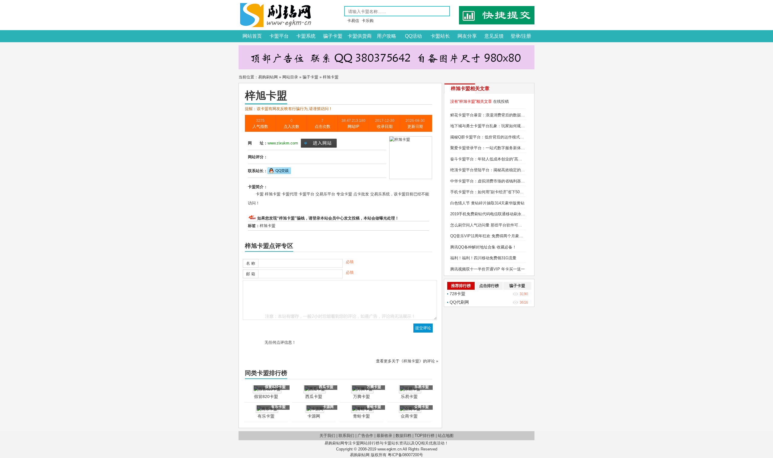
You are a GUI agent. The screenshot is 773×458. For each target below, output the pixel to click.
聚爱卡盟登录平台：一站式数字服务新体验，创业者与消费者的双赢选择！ (515, 148)
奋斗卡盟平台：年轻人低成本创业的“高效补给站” (492, 159)
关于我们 (327, 435)
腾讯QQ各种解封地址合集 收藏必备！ (483, 247)
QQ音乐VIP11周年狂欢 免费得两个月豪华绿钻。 (492, 236)
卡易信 (353, 20)
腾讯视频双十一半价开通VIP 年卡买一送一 (487, 269)
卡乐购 (368, 20)
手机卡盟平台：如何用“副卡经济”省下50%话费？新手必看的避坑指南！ (512, 192)
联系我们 (346, 435)
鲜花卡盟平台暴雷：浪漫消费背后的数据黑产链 (491, 115)
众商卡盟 (409, 416)
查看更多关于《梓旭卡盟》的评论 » (407, 361)
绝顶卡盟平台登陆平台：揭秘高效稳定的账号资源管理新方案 (503, 170)
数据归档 (403, 435)
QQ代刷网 (459, 302)
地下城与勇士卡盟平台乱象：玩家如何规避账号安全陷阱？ (501, 126)
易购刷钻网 (268, 77)
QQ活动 (413, 36)
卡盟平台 (279, 36)
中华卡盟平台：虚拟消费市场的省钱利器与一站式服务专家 (501, 181)
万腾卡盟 (361, 396)
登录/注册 (521, 36)
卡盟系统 (306, 36)
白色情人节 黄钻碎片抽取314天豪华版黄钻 (487, 203)
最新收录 (384, 435)
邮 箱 (250, 274)
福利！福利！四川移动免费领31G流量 (483, 258)
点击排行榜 (489, 285)
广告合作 (365, 435)
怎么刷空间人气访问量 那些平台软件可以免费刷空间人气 (500, 225)
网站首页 (252, 36)
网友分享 (467, 36)
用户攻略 (386, 36)
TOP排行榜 (425, 435)
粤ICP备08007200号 (405, 455)
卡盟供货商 (360, 36)
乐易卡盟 (409, 396)
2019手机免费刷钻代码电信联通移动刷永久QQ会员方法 (498, 214)
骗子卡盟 (332, 36)
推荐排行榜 (461, 285)
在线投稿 (501, 101)
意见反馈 (494, 36)
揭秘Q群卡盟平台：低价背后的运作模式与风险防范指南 (498, 137)
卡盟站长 (440, 36)
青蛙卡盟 (361, 416)
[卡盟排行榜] (276, 26)
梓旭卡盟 (267, 225)
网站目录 (290, 77)
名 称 (250, 263)
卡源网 (313, 416)
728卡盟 (457, 293)
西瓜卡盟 (313, 396)
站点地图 (446, 435)
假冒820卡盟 (266, 396)
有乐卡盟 (266, 416)
